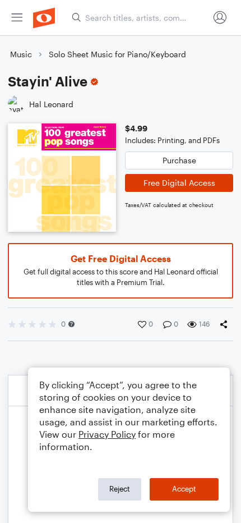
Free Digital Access (179, 182)
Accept (184, 488)
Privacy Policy (107, 434)
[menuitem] (16, 17)
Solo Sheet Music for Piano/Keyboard (117, 54)
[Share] (226, 324)
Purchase (179, 160)
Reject (119, 488)
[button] (71, 324)
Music (21, 54)
